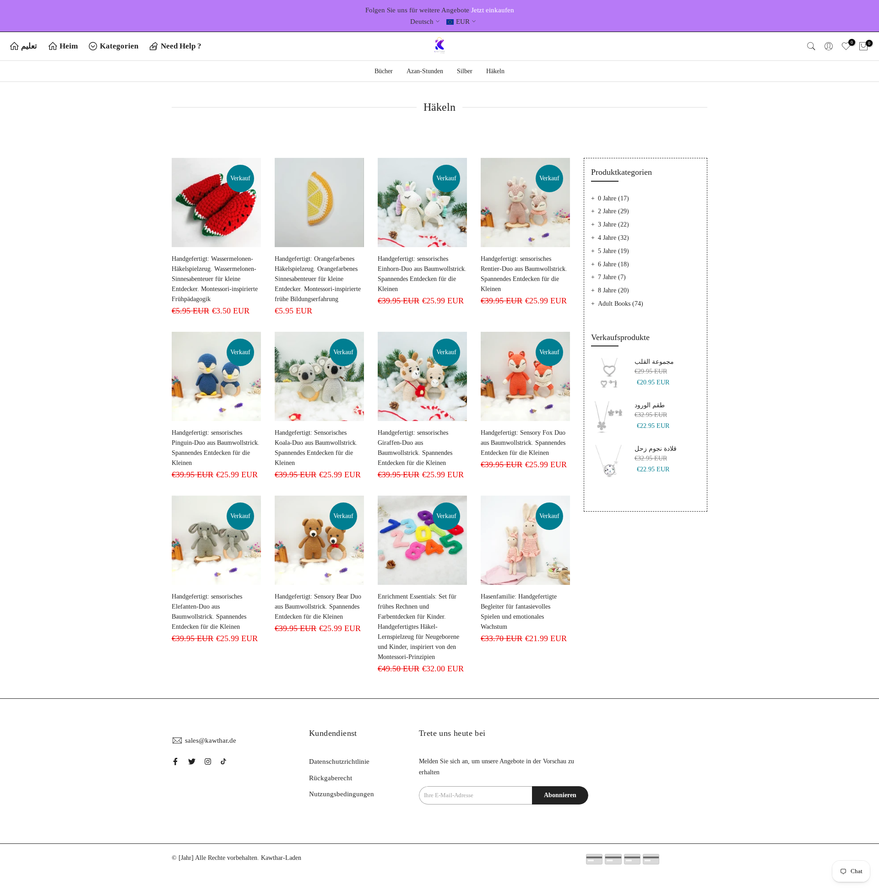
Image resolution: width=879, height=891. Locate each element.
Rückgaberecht (330, 778)
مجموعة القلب (654, 361)
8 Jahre (613, 290)
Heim (69, 46)
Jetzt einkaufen (492, 10)
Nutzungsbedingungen (341, 794)
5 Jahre (613, 251)
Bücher (383, 71)
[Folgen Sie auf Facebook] (175, 761)
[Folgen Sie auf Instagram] (208, 761)
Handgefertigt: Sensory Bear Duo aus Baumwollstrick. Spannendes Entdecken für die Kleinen (318, 606)
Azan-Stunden (425, 71)
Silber (464, 71)
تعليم (29, 46)
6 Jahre (613, 264)
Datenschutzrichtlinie (339, 761)
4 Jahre (613, 237)
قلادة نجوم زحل (656, 448)
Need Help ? (181, 46)
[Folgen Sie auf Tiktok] (223, 761)
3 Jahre (613, 224)
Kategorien (119, 46)
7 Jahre (612, 277)
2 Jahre (613, 211)
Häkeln (495, 71)
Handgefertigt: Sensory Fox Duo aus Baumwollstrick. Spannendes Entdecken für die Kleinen (523, 442)
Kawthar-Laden (281, 857)
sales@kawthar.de (210, 740)
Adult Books (620, 303)
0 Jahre (613, 198)
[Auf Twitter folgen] (191, 761)
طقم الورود (650, 405)
